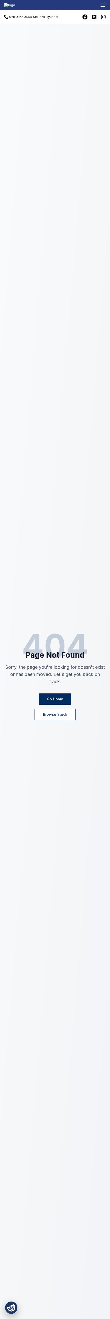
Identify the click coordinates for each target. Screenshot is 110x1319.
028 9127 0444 (20, 17)
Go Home (55, 699)
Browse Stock (55, 714)
